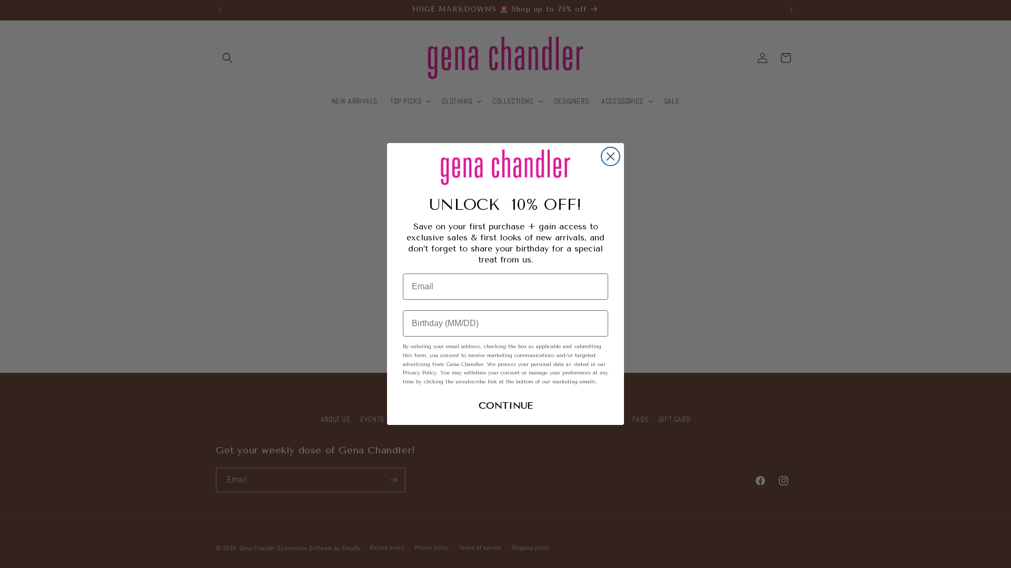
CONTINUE (506, 405)
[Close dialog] (610, 156)
